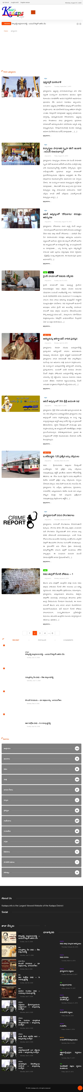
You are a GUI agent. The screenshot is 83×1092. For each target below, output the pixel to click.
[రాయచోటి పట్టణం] (50, 1012)
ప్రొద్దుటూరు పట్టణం (67, 971)
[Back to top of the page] (80, 1089)
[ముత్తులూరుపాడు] (50, 985)
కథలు (26, 675)
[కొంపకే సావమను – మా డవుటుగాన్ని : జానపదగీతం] (9, 965)
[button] (78, 24)
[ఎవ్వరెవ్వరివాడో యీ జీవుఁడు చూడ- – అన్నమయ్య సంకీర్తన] (9, 1051)
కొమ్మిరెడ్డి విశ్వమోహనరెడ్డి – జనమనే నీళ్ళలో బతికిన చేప (29, 23)
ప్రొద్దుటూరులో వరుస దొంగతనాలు (58, 515)
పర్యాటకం (62, 941)
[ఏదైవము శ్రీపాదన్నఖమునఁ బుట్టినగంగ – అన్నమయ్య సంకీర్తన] (9, 1006)
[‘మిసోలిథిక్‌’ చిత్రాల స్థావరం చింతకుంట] (50, 1067)
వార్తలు (45, 78)
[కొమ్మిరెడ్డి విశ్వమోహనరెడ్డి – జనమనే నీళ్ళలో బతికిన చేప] (9, 937)
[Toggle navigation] (33, 12)
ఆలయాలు (62, 1037)
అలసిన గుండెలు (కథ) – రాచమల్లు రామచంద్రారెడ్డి (29, 992)
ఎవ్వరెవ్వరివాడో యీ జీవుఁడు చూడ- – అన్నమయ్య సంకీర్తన (29, 1051)
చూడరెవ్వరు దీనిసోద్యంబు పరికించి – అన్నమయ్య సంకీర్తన (29, 1066)
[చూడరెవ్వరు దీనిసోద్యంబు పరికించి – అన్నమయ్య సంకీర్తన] (9, 1065)
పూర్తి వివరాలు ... (47, 135)
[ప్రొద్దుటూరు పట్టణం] (50, 971)
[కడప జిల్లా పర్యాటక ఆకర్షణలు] (50, 944)
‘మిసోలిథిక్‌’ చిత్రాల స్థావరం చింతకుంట (70, 1067)
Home (6, 31)
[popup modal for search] (80, 12)
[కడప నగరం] (50, 957)
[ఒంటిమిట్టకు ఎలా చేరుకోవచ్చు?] (50, 999)
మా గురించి (6, 2)
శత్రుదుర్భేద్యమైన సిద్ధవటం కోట (70, 1053)
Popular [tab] (42, 640)
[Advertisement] (41, 56)
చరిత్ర (45, 272)
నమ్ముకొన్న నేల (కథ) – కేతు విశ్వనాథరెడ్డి (39, 677)
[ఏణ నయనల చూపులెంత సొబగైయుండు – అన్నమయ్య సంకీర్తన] (9, 1022)
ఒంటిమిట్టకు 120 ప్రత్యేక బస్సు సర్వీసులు (61, 456)
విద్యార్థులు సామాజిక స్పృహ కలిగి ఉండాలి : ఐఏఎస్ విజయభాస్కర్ (62, 150)
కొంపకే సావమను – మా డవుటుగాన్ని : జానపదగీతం (43, 700)
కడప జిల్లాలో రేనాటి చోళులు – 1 (58, 574)
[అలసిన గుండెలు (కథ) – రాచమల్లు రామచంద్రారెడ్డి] (9, 992)
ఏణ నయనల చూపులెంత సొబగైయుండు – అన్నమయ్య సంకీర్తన (29, 1022)
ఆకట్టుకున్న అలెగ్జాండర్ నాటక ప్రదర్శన (60, 338)
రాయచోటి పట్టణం (66, 1012)
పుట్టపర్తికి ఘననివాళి (52, 82)
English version (25, 2)
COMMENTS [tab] (68, 640)
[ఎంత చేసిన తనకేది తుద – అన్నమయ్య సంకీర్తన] (9, 1038)
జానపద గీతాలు (28, 698)
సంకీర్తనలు (20, 1002)
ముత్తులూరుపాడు (66, 984)
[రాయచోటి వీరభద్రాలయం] (50, 1040)
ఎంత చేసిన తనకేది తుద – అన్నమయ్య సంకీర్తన (29, 1037)
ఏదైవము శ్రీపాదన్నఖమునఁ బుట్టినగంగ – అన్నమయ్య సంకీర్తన (29, 1007)
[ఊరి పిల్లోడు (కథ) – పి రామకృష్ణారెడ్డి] (9, 978)
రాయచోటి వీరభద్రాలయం (69, 1039)
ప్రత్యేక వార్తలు (47, 335)
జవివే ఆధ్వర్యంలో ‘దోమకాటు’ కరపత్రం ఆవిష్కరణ (62, 216)
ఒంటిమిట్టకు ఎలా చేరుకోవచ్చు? (70, 998)
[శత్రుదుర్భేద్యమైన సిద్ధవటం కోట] (50, 1054)
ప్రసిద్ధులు (51, 272)
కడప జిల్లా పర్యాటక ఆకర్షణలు (70, 943)
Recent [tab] (16, 640)
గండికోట (63, 1026)
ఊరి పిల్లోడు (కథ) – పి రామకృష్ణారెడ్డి (38, 723)
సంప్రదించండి (14, 2)
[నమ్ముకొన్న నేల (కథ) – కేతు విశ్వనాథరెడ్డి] (9, 951)
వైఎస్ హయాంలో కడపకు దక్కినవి (58, 276)
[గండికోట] (50, 1026)
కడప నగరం (64, 957)
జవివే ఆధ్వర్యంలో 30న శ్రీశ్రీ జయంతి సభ (61, 401)
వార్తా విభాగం (48, 86)
